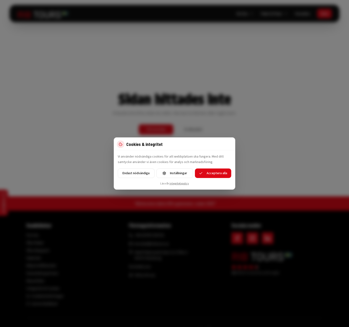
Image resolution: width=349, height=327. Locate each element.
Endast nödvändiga (136, 173)
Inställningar (178, 173)
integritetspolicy (179, 184)
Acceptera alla (217, 173)
